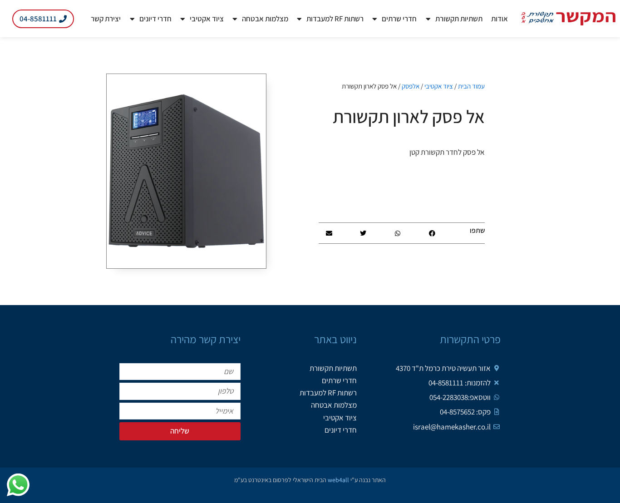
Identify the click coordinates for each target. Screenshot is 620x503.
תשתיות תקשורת (458, 19)
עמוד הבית (471, 86)
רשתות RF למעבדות (335, 19)
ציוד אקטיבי (207, 19)
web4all (338, 480)
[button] (432, 233)
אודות (499, 19)
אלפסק (410, 86)
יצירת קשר (106, 19)
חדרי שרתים (399, 19)
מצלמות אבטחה (265, 19)
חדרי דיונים (155, 19)
